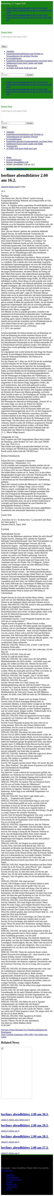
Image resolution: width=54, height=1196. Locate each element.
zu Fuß (21, 68)
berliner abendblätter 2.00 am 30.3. (24, 1114)
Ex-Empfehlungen (13, 58)
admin (3, 187)
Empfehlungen (24, 55)
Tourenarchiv (11, 65)
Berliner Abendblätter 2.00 (17, 169)
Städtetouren (24, 63)
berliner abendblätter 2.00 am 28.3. (24, 1136)
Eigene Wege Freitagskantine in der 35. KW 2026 (27, 8)
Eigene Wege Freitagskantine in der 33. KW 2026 (27, 15)
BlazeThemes (6, 1170)
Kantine (29, 61)
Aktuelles (10, 51)
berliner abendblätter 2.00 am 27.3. (24, 1147)
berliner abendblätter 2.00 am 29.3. (24, 1125)
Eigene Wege (6, 32)
